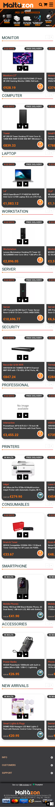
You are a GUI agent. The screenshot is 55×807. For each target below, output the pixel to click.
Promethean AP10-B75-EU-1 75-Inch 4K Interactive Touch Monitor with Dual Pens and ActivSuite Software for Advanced (21, 427)
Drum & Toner (10, 542)
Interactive (9, 422)
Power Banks (10, 661)
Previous (47, 37)
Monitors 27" (9, 75)
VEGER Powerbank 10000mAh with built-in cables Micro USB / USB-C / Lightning (21, 666)
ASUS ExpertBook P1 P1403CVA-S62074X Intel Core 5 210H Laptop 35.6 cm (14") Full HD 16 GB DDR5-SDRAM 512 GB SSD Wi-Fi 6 (22, 195)
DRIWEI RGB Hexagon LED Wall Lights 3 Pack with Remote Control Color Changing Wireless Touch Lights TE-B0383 (22, 727)
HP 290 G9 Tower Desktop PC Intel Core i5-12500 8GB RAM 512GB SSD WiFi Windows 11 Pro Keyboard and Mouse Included (22, 137)
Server (6, 307)
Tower (6, 133)
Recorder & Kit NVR (13, 364)
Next (51, 37)
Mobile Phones (10, 604)
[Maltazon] (18, 4)
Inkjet (6, 484)
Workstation (9, 249)
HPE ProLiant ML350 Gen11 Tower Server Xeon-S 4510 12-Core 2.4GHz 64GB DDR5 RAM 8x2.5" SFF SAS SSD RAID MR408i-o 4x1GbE (21, 311)
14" (5, 191)
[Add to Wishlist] (25, 68)
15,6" (50, 191)
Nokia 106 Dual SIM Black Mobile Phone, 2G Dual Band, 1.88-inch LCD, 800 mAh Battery (22, 608)
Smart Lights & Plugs (14, 723)
